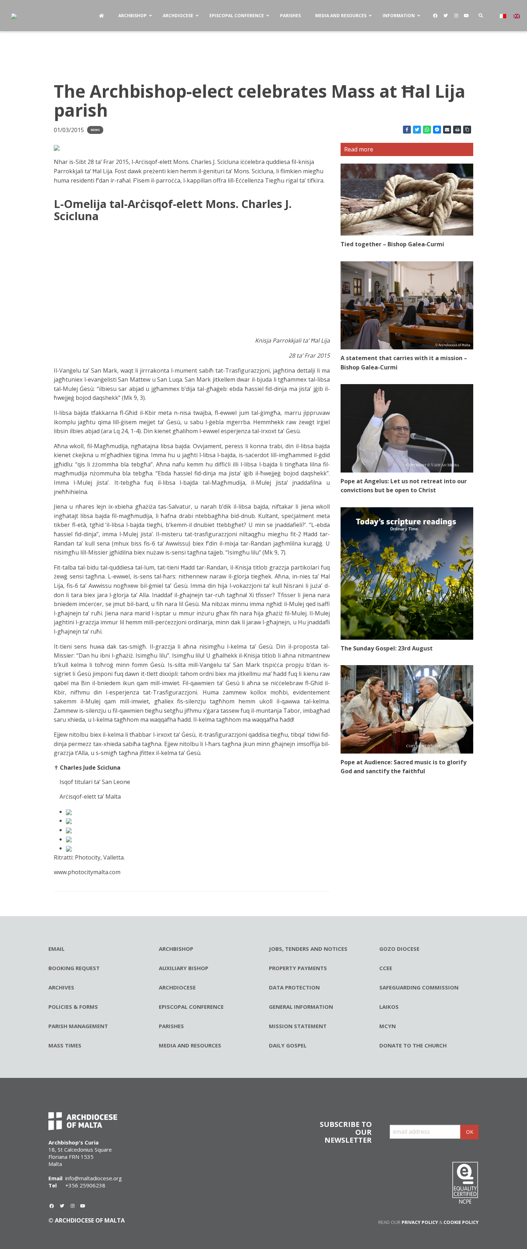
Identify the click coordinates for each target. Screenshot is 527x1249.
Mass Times (64, 1045)
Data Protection (294, 987)
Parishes (171, 1026)
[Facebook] (435, 15)
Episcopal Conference (191, 1006)
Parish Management (78, 1026)
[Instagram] (456, 15)
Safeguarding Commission (419, 987)
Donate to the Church (413, 1045)
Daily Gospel (288, 1045)
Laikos (389, 1006)
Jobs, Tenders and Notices (308, 948)
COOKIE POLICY (461, 1222)
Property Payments (298, 968)
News (95, 130)
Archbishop (176, 948)
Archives (61, 987)
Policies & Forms (73, 1006)
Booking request (74, 968)
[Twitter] (445, 15)
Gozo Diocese (399, 948)
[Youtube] (466, 15)
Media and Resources (190, 1045)
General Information (301, 1006)
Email (56, 948)
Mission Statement (298, 1026)
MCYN (387, 1026)
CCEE (385, 968)
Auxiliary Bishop (183, 968)
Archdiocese (177, 987)
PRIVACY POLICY (420, 1222)
